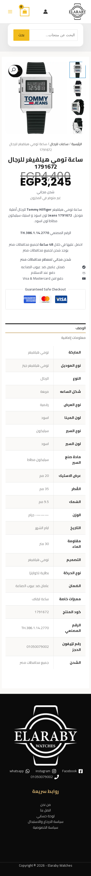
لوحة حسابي (45, 816)
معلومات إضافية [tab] (73, 337)
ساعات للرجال (59, 144)
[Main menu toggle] (10, 11)
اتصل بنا (45, 810)
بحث (21, 35)
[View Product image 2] (78, 88)
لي (71, 643)
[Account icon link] (45, 11)
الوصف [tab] (81, 328)
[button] (13, 69)
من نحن (45, 804)
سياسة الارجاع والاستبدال (45, 821)
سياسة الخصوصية (45, 827)
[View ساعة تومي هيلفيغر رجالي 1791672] (78, 70)
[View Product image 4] (78, 125)
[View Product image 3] (78, 107)
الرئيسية (76, 144)
